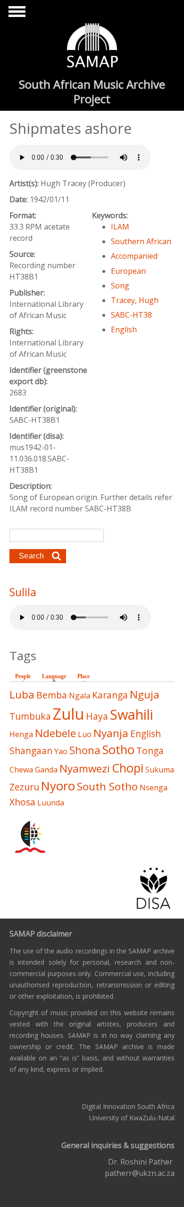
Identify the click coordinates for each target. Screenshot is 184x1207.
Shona (84, 750)
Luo (85, 734)
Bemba (51, 695)
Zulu (68, 714)
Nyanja (110, 733)
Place (83, 676)
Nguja (144, 694)
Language (56, 676)
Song (120, 285)
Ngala (79, 695)
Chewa (21, 769)
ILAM (120, 227)
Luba (21, 694)
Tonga (150, 750)
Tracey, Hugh (135, 300)
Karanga (110, 695)
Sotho (118, 749)
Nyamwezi (84, 768)
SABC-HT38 (131, 315)
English (124, 329)
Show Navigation (15, 14)
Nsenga (153, 787)
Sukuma (159, 769)
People (23, 676)
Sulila (22, 591)
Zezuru (24, 786)
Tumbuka (30, 716)
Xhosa (22, 802)
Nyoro (58, 786)
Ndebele (55, 733)
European (128, 271)
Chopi (127, 768)
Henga (21, 734)
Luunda (50, 802)
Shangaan (30, 750)
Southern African (141, 241)
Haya (97, 716)
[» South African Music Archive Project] (92, 46)
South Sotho (107, 786)
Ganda (46, 769)
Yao (60, 751)
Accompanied (134, 256)
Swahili (131, 714)
